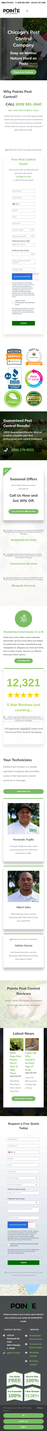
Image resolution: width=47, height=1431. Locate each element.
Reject (23, 1427)
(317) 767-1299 (39, 3)
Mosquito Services (23, 585)
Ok (23, 1415)
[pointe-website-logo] (11, 8)
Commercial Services (23, 563)
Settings (40, 1408)
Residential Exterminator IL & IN (23, 632)
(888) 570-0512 (7, 3)
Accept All (23, 1421)
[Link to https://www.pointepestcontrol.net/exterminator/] (23, 618)
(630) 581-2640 (23, 3)
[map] (23, 1285)
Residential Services (23, 539)
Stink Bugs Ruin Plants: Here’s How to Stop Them (15, 1063)
